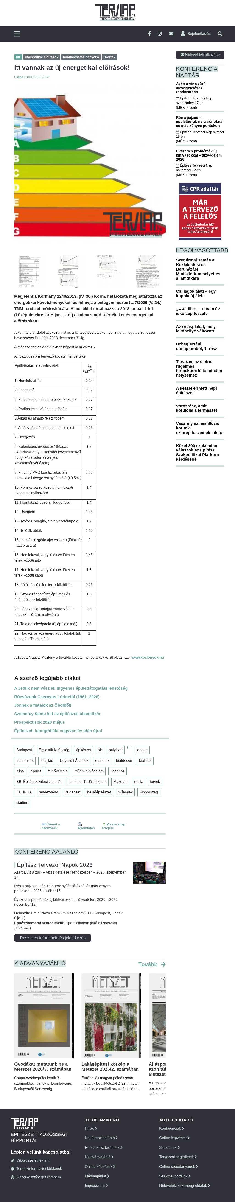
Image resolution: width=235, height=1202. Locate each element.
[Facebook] (149, 33)
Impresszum (95, 1186)
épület (36, 771)
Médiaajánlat (96, 1176)
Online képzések (99, 1166)
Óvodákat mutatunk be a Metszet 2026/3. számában (42, 1067)
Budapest (24, 750)
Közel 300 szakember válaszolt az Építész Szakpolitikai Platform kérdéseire (197, 452)
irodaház (117, 771)
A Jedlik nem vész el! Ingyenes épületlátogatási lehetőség (71, 688)
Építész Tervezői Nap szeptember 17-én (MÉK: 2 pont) (194, 102)
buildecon (124, 760)
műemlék (125, 792)
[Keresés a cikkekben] (220, 33)
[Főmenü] (17, 34)
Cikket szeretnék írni (32, 1160)
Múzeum (120, 782)
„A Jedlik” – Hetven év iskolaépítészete (198, 311)
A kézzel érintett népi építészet (196, 390)
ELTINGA (24, 792)
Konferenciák (170, 1128)
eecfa (138, 782)
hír (100, 750)
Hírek (90, 1128)
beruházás (25, 760)
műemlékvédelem (89, 771)
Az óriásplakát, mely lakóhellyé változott (196, 328)
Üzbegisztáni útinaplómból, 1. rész (196, 346)
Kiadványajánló (98, 1157)
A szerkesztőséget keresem (38, 1177)
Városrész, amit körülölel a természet (196, 408)
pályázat (116, 750)
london (142, 750)
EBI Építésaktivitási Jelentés (39, 782)
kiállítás (145, 760)
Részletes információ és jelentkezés (53, 938)
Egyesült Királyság (54, 750)
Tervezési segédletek (177, 1157)
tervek (155, 782)
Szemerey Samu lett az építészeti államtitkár (57, 714)
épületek (102, 760)
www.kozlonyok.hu (147, 657)
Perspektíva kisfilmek (102, 1147)
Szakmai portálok (173, 1176)
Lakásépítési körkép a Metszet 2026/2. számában (110, 1067)
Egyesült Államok (74, 760)
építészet (83, 750)
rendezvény (48, 792)
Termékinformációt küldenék (39, 1169)
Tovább (148, 964)
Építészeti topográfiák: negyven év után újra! (58, 730)
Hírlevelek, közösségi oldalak (183, 1186)
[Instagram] (160, 33)
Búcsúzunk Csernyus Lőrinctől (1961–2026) (57, 697)
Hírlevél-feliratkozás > (202, 55)
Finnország (149, 792)
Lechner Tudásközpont (87, 782)
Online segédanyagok (177, 1166)
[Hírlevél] (171, 33)
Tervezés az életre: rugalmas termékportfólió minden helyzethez (199, 368)
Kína (20, 771)
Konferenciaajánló (100, 1138)
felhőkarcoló (58, 771)
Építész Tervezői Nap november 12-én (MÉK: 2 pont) (194, 170)
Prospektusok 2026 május (39, 722)
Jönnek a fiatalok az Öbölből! (42, 705)
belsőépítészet (99, 792)
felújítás (46, 760)
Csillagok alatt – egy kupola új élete (196, 293)
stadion (22, 803)
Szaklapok (168, 1147)
